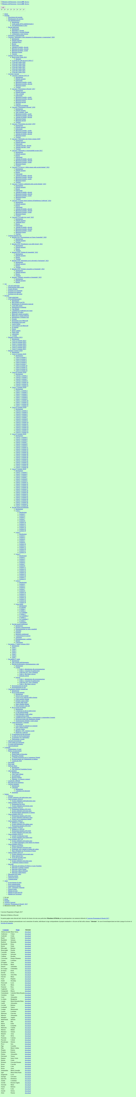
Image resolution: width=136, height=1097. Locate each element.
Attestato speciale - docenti (23, 145)
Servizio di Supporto (7, 923)
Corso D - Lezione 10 (22, 422)
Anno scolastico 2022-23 (15, 807)
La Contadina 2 (23, 616)
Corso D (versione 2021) (19, 345)
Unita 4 (14, 652)
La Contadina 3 (23, 619)
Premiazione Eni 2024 (18, 804)
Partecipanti (15, 45)
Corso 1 (18, 510)
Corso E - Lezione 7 (21, 442)
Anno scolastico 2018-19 (15, 834)
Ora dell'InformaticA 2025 (19, 25)
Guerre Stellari (16, 324)
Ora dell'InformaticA (14, 20)
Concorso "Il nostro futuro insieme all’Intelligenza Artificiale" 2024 (31, 200)
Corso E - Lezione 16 (22, 452)
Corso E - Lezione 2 (21, 437)
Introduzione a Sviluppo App (20, 317)
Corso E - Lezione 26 (22, 467)
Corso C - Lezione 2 (21, 390)
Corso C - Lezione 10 (22, 400)
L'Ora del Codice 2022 (18, 69)
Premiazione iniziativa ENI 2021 (21, 826)
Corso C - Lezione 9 (21, 399)
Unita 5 (14, 654)
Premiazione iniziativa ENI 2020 (21, 831)
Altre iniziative (12, 771)
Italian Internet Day (17, 856)
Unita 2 (14, 649)
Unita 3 (14, 651)
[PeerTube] (11, 10)
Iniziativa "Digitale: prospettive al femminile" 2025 (27, 277)
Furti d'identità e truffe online (24, 714)
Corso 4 (18, 581)
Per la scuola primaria (18, 692)
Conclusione (23, 622)
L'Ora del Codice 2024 (18, 72)
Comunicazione (12, 879)
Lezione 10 (22, 522)
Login (2, 7)
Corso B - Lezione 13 (22, 385)
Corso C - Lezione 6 (21, 395)
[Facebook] (2, 10)
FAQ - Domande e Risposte (16, 887)
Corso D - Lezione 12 (22, 425)
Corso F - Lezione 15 (22, 485)
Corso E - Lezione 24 (22, 464)
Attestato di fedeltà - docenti (20, 47)
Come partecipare (13, 297)
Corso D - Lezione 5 (22, 414)
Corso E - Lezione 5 (21, 440)
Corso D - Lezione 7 (22, 417)
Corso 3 (18, 554)
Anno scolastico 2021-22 (15, 814)
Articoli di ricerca (13, 877)
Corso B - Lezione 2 (21, 375)
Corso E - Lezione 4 (21, 439)
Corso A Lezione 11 (21, 367)
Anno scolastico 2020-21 (15, 821)
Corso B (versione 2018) (19, 372)
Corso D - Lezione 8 (22, 419)
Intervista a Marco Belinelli (20, 871)
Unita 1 (14, 647)
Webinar (10, 796)
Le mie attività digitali (22, 712)
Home (6, 14)
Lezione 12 (22, 569)
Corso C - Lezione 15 (22, 405)
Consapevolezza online (22, 716)
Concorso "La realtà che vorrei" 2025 (23, 217)
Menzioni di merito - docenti (20, 49)
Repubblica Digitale (17, 756)
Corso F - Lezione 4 (21, 474)
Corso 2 (18, 532)
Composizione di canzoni (23, 636)
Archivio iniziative (13, 784)
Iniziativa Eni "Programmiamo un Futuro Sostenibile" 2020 (29, 237)
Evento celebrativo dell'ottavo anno (22, 817)
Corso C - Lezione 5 (21, 394)
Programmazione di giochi (19, 686)
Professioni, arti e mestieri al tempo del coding (25, 849)
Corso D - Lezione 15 (22, 429)
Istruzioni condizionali (22, 634)
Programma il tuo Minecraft (20, 320)
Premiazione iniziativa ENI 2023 (21, 809)
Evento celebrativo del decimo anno (22, 806)
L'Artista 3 (22, 614)
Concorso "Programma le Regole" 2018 (23, 107)
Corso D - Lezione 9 (22, 420)
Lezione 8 (22, 520)
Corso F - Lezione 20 (22, 492)
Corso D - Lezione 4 (22, 412)
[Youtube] (8, 10)
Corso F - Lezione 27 (22, 504)
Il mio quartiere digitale (22, 699)
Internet (18, 641)
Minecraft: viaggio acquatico (20, 314)
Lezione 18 (22, 531)
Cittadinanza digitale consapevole (18, 689)
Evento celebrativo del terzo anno (21, 847)
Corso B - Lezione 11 (22, 384)
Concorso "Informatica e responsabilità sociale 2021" (27, 150)
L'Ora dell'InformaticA (14, 299)
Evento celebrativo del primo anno (22, 861)
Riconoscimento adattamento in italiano (23, 812)
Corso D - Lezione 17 (22, 430)
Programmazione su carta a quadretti (26, 629)
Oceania (14, 319)
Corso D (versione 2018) (19, 407)
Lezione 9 (22, 591)
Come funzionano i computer (20, 722)
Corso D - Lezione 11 (22, 424)
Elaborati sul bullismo (22, 105)
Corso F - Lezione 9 (21, 480)
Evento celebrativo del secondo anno (22, 854)
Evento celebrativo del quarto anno (22, 841)
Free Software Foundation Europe (22, 769)
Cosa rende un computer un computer (26, 726)
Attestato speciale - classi (23, 147)
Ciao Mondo (15, 309)
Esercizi (18, 677)
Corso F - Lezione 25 (22, 500)
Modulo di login (13, 891)
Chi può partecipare (14, 285)
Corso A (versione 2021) (19, 340)
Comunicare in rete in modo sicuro (26, 711)
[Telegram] (21, 10)
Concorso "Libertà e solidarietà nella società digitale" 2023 (29, 184)
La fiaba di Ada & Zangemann (21, 736)
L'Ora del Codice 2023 (18, 70)
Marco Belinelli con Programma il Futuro (24, 851)
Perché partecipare (13, 27)
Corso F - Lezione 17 (22, 489)
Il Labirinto (15, 327)
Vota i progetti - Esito (22, 112)
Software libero (12, 766)
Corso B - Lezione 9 (21, 380)
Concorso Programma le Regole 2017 (98, 918)
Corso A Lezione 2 (21, 359)
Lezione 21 (22, 579)
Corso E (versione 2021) (19, 347)
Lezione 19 (22, 552)
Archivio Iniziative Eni (14, 235)
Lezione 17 (22, 551)
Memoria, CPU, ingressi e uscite (25, 731)
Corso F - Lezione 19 (22, 490)
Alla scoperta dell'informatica (20, 662)
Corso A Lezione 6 (21, 362)
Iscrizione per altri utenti (15, 294)
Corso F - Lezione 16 (22, 487)
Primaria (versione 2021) (15, 337)
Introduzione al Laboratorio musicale (22, 304)
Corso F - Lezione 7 (21, 477)
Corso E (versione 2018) (19, 434)
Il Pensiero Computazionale (16, 35)
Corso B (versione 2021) (19, 342)
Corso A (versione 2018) (19, 354)
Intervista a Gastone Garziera (20, 867)
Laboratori (15, 787)
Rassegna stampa (13, 876)
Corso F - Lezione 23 (22, 497)
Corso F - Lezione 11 (22, 482)
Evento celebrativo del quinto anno (22, 837)
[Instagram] (14, 10)
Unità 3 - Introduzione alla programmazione (32, 669)
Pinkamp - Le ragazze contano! (21, 779)
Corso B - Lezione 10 (22, 382)
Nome (18, 930)
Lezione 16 (22, 529)
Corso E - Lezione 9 (21, 445)
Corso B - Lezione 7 (21, 379)
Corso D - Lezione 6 (22, 415)
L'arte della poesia (17, 305)
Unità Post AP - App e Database (28, 672)
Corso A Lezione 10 (21, 365)
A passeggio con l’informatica (20, 737)
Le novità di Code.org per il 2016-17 (22, 60)
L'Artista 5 (22, 621)
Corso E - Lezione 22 (22, 460)
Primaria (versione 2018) (15, 350)
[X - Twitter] (18, 10)
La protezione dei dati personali (21, 734)
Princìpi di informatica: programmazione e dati (25, 664)
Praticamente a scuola (18, 739)
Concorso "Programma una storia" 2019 (23, 124)
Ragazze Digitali (17, 777)
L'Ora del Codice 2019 (18, 64)
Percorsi (6, 295)
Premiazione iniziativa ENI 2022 (21, 816)
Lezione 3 (22, 514)
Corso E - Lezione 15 (22, 450)
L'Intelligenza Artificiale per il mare (22, 310)
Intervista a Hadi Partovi (19, 872)
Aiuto (6, 881)
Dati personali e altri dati (23, 706)
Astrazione (19, 637)
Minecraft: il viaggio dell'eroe (20, 315)
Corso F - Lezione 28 (22, 505)
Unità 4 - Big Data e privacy (27, 674)
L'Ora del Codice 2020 (18, 65)
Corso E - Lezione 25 (22, 465)
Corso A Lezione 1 (21, 357)
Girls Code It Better (17, 774)
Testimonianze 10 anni (14, 749)
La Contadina (23, 612)
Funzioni (18, 632)
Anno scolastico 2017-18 (15, 839)
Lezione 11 (22, 524)
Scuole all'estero (13, 289)
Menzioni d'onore (17, 52)
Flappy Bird (15, 332)
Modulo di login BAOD (15, 892)
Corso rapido (19, 604)
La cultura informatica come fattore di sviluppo (25, 842)
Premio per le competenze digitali (21, 819)
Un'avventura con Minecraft (20, 325)
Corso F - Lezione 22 (22, 495)
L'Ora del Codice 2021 (18, 67)
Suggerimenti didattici (14, 886)
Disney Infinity (16, 330)
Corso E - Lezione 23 (22, 462)
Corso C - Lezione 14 (22, 404)
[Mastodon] (24, 10)
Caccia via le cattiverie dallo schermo (26, 697)
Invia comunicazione (14, 884)
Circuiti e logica (20, 729)
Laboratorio (15, 334)
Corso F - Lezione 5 (21, 475)
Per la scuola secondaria (19, 707)
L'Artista (14, 335)
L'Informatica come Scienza (20, 34)
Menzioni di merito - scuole (20, 50)
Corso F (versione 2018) (19, 469)
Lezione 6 (22, 539)
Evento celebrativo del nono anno (21, 811)
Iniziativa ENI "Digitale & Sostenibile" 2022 (25, 252)
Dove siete (11, 764)
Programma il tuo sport (18, 322)
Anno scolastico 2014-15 (15, 859)
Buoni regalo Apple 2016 (19, 57)
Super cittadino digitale (22, 704)
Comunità (7, 747)
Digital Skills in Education (19, 754)
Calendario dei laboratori (23, 791)
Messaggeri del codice (14, 874)
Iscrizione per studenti (14, 292)
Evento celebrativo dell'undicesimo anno (23, 801)
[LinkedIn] (5, 10)
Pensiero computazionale (23, 627)
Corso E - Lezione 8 (21, 444)
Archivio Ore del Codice (15, 55)
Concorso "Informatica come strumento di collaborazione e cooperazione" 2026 (31, 37)
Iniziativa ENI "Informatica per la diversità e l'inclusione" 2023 (30, 260)
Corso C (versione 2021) (19, 344)
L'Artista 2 (22, 611)
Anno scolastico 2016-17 (15, 844)
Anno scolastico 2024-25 (15, 799)
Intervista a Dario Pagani (19, 869)
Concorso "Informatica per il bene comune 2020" (26, 139)
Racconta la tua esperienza (16, 782)
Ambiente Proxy (16, 42)
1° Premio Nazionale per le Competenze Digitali (26, 757)
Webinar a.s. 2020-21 (18, 822)
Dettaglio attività (24, 676)
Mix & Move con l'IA (18, 302)
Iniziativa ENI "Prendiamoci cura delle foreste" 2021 (27, 244)
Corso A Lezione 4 (21, 360)
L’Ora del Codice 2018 (18, 62)
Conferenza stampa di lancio (20, 862)
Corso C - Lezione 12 (22, 402)
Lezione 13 (22, 526)
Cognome (6, 930)
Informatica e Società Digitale (20, 32)
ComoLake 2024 (17, 761)
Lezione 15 (22, 574)
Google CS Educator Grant (20, 836)
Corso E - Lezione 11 (22, 447)
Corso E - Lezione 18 (22, 454)
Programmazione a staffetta (23, 639)
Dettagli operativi (17, 40)
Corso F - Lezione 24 (22, 499)
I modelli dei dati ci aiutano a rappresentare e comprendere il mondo (35, 717)
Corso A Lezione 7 (21, 364)
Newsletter (11, 762)
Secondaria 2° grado (14, 659)
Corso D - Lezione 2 (22, 410)
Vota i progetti (20, 94)
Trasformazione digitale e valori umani (27, 721)
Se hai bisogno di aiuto (14, 882)
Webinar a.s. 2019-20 (18, 829)
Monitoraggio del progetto (15, 19)
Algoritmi (18, 631)
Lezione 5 (22, 517)
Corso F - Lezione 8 (21, 479)
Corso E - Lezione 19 (22, 455)
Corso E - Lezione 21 (22, 459)
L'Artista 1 (22, 609)
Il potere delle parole (21, 702)
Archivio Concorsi (13, 74)
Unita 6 (14, 656)
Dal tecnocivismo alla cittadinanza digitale (28, 719)
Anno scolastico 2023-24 (15, 802)
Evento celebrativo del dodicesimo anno (19, 797)
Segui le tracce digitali (22, 696)
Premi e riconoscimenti (14, 751)
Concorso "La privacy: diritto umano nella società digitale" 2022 (30, 167)
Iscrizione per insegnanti (15, 290)
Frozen (14, 329)
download (28, 932)
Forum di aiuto (12, 889)
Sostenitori (15, 792)
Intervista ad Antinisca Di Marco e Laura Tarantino (27, 866)
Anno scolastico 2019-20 (15, 827)
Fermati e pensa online (22, 701)
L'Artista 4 (22, 617)
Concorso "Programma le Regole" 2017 (23, 89)
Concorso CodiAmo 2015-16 (20, 75)
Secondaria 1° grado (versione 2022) (19, 644)
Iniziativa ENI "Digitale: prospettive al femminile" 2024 (28, 269)
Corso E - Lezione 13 (22, 449)
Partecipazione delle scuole (16, 287)
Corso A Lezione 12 (21, 369)
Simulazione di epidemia (19, 307)
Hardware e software (22, 732)
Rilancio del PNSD (17, 846)
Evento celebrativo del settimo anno (22, 824)
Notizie (6, 794)
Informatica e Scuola (18, 30)
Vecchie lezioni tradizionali (20, 624)
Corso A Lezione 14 (21, 370)
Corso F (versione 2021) (19, 349)
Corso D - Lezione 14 (22, 427)
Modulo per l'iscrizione (15, 894)
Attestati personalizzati (14, 741)
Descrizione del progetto (15, 17)
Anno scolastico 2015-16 (15, 852)
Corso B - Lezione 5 (21, 377)
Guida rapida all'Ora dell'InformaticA (23, 24)
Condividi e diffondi (14, 781)
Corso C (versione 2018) (19, 387)
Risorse (14, 44)
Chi (5, 284)
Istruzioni (18, 59)
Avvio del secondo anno (19, 857)
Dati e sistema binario (22, 727)
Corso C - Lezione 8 (21, 397)
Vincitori (14, 54)
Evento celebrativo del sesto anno (21, 832)
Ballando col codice (17, 312)
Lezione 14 (22, 527)
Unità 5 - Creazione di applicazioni (29, 671)
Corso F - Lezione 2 (21, 472)
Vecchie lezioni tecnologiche (20, 507)
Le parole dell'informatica (15, 744)
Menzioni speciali (21, 102)
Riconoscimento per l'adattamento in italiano (25, 759)
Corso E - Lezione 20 (22, 457)
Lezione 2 (22, 557)
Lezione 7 (22, 519)
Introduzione (15, 22)
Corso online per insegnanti (16, 742)
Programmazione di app (19, 687)
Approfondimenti (13, 746)
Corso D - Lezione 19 (22, 432)
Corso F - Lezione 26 (22, 502)
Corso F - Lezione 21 (22, 494)
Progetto (6, 15)
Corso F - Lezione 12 (22, 484)
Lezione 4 (22, 515)
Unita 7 (14, 657)
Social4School (16, 776)
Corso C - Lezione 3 (21, 392)
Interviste (11, 864)
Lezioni (18, 667)
